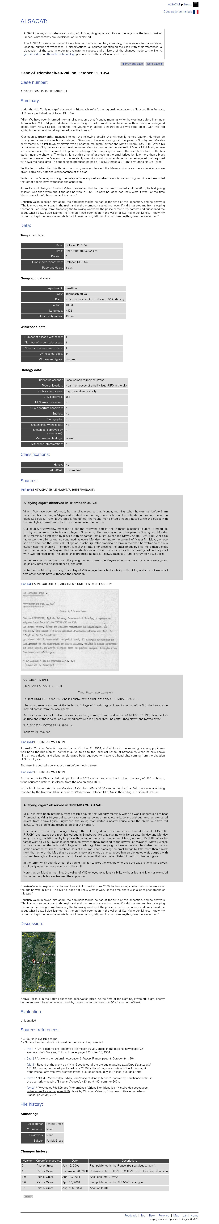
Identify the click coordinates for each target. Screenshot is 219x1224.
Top (143, 1215)
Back (152, 1215)
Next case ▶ (155, 64)
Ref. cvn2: (27, 772)
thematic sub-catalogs (61, 54)
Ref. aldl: (26, 584)
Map (176, 1215)
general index (32, 54)
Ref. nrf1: (27, 490)
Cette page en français (178, 11)
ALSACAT (174, 4)
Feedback (131, 1215)
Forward (164, 1215)
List (185, 1215)
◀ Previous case (132, 64)
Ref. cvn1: (27, 742)
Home (188, 4)
